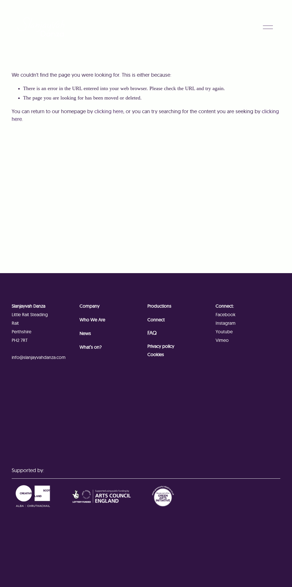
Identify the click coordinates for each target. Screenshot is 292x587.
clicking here (108, 111)
